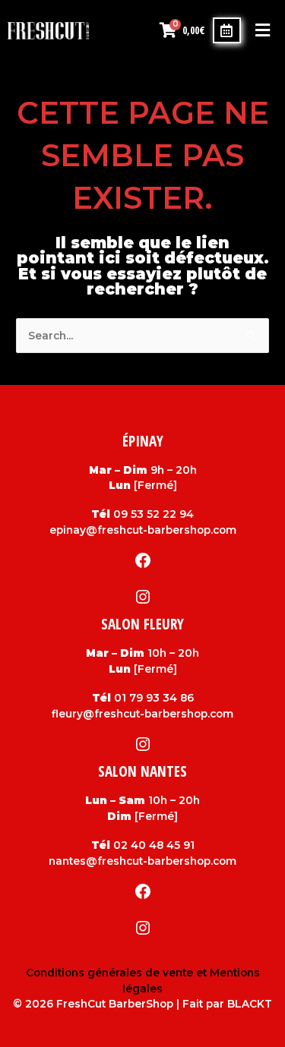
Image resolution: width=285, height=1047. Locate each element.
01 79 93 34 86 (154, 698)
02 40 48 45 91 (154, 845)
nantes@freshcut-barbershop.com (142, 861)
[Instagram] (143, 597)
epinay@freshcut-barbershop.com (142, 530)
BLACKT (249, 1004)
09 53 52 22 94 (153, 514)
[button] (262, 30)
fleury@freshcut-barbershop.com (142, 714)
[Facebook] (143, 560)
